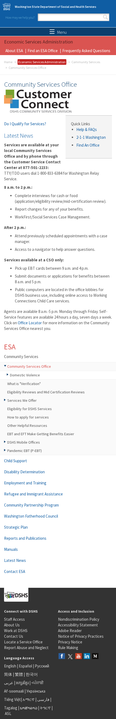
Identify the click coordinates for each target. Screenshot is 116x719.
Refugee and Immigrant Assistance (33, 494)
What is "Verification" (24, 383)
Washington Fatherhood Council (31, 516)
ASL (8, 713)
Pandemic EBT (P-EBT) (24, 450)
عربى (8, 682)
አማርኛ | (29, 699)
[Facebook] (62, 656)
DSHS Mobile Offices (23, 442)
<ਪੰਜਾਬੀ (37, 682)
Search (105, 17)
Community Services (85, 62)
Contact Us (13, 636)
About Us (12, 624)
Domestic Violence (25, 375)
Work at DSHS (16, 630)
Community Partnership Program (31, 505)
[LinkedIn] (87, 656)
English (10, 666)
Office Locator (30, 322)
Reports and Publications (25, 538)
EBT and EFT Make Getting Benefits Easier (40, 433)
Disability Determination (24, 471)
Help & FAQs (86, 129)
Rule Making (68, 647)
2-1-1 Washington (91, 137)
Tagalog (10, 707)
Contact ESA (14, 571)
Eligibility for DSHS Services (29, 408)
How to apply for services (28, 417)
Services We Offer (22, 400)
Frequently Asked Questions (86, 50)
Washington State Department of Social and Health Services (55, 7)
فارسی (42, 699)
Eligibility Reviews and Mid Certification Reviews (46, 392)
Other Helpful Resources (27, 425)
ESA (10, 346)
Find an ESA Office (43, 50)
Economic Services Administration (42, 62)
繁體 (19, 674)
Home (8, 62)
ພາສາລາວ (28, 707)
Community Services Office (29, 366)
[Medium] (95, 656)
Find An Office (88, 145)
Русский (42, 666)
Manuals (11, 549)
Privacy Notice (70, 641)
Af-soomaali (14, 691)
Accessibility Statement (78, 624)
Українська (35, 691)
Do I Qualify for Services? (25, 123)
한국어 (32, 674)
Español (25, 666)
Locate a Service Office (23, 641)
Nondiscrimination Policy (78, 619)
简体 (8, 674)
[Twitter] (70, 656)
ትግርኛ (45, 707)
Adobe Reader (70, 630)
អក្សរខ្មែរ (22, 682)
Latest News (15, 560)
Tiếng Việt (12, 699)
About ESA (14, 50)
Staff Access (14, 619)
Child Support (15, 460)
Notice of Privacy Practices (81, 636)
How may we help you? (20, 17)
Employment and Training (25, 482)
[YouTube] (78, 656)
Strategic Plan (16, 527)
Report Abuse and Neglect (26, 647)
